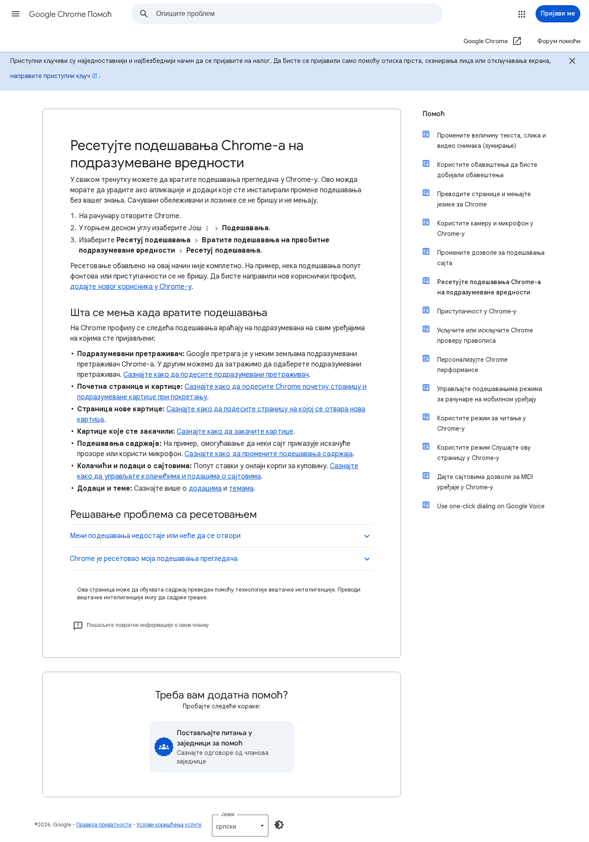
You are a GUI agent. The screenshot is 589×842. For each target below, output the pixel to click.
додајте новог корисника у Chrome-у (130, 286)
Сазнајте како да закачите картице (235, 431)
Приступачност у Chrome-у (477, 311)
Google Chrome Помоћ (70, 14)
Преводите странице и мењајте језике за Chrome (484, 199)
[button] (15, 13)
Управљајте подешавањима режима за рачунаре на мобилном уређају (489, 394)
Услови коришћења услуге (169, 824)
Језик (228, 814)
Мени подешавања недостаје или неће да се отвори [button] (155, 536)
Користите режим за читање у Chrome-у (481, 423)
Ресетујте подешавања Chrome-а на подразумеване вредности (489, 287)
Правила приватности (104, 824)
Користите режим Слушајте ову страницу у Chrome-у (484, 453)
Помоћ (434, 114)
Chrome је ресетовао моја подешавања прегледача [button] (154, 558)
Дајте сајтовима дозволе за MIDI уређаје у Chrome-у (485, 482)
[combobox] (299, 14)
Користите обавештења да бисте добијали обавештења (487, 170)
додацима (205, 488)
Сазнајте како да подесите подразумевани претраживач (216, 374)
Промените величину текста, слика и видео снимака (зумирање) (491, 140)
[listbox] (240, 825)
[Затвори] (572, 62)
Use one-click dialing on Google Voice (491, 506)
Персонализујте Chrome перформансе (472, 365)
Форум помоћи (558, 41)
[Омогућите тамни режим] (279, 824)
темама (241, 488)
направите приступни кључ (50, 76)
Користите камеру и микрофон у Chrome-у (485, 228)
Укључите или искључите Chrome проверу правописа (485, 335)
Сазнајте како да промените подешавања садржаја (269, 454)
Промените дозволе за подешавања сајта (491, 258)
